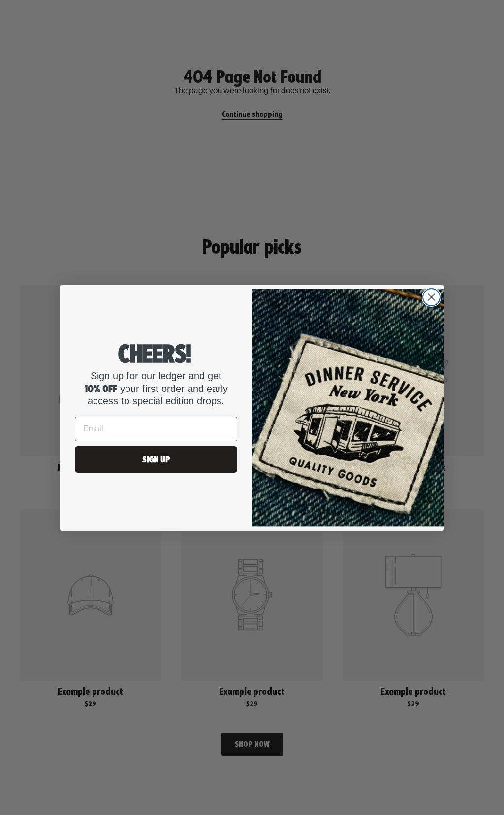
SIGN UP (156, 459)
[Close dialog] (431, 297)
